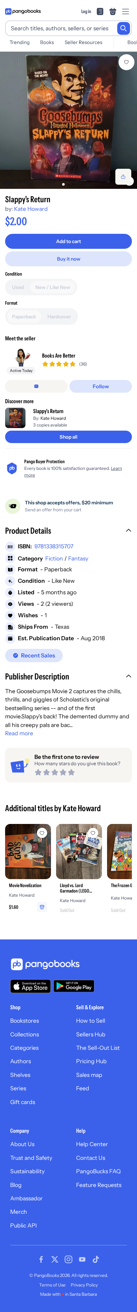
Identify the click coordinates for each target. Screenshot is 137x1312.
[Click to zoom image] (68, 120)
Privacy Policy (84, 1284)
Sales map (89, 1074)
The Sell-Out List (98, 1047)
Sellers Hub (90, 1034)
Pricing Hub (91, 1061)
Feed (82, 1088)
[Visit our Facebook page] (41, 1259)
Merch (18, 1211)
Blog (16, 1185)
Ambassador (26, 1198)
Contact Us (90, 1157)
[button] (68, 531)
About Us (22, 1144)
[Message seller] (36, 386)
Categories (24, 1047)
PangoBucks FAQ (98, 1171)
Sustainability (27, 1171)
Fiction (54, 558)
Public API (23, 1225)
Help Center (92, 1144)
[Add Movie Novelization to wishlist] (42, 833)
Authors (20, 1061)
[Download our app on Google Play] (74, 986)
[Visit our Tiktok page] (96, 1259)
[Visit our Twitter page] (55, 1259)
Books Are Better (58, 355)
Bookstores (24, 1020)
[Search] (123, 28)
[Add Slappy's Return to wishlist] (126, 62)
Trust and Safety (31, 1157)
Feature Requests (98, 1185)
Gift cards (22, 1102)
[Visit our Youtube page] (82, 1259)
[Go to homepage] (23, 11)
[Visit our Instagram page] (68, 1259)
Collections (24, 1034)
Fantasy (78, 558)
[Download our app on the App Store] (30, 986)
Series (18, 1088)
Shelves (20, 1074)
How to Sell (90, 1020)
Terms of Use (52, 1284)
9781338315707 (53, 546)
